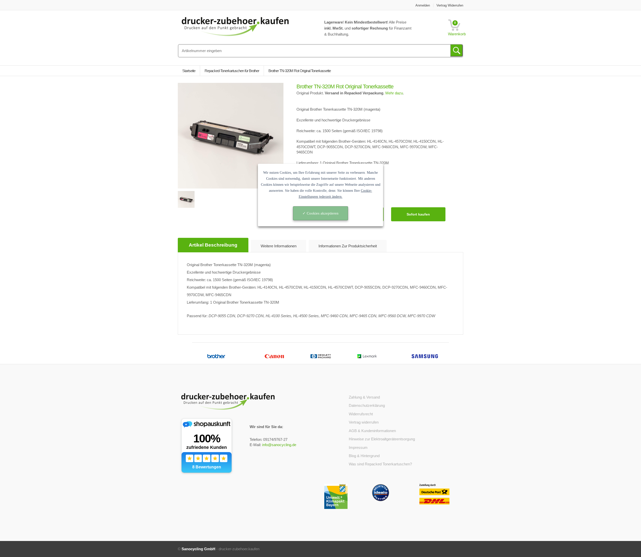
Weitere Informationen (278, 246)
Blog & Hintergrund (364, 456)
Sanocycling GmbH (198, 549)
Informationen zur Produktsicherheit (347, 246)
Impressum (358, 447)
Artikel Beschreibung (213, 245)
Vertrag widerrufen (449, 5)
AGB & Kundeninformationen (372, 431)
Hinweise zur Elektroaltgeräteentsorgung (382, 439)
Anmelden (422, 5)
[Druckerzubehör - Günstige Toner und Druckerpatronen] (235, 26)
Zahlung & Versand (364, 397)
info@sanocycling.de (279, 445)
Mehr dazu (394, 93)
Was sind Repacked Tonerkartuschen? (380, 464)
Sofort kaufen (418, 214)
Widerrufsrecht (361, 414)
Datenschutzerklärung (367, 405)
